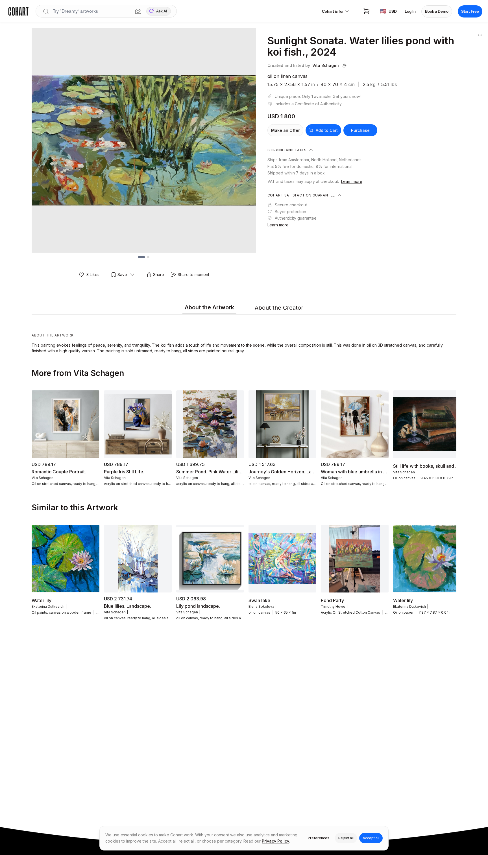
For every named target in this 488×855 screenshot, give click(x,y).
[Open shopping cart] (366, 11)
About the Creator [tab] (279, 307)
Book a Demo (436, 11)
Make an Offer (285, 130)
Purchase (360, 130)
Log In (410, 11)
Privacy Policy (275, 841)
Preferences (318, 838)
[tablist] (244, 308)
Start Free (470, 11)
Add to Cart (327, 130)
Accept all (371, 838)
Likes (92, 274)
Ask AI (161, 11)
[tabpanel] (244, 335)
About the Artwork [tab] (209, 307)
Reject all (346, 838)
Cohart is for (333, 11)
